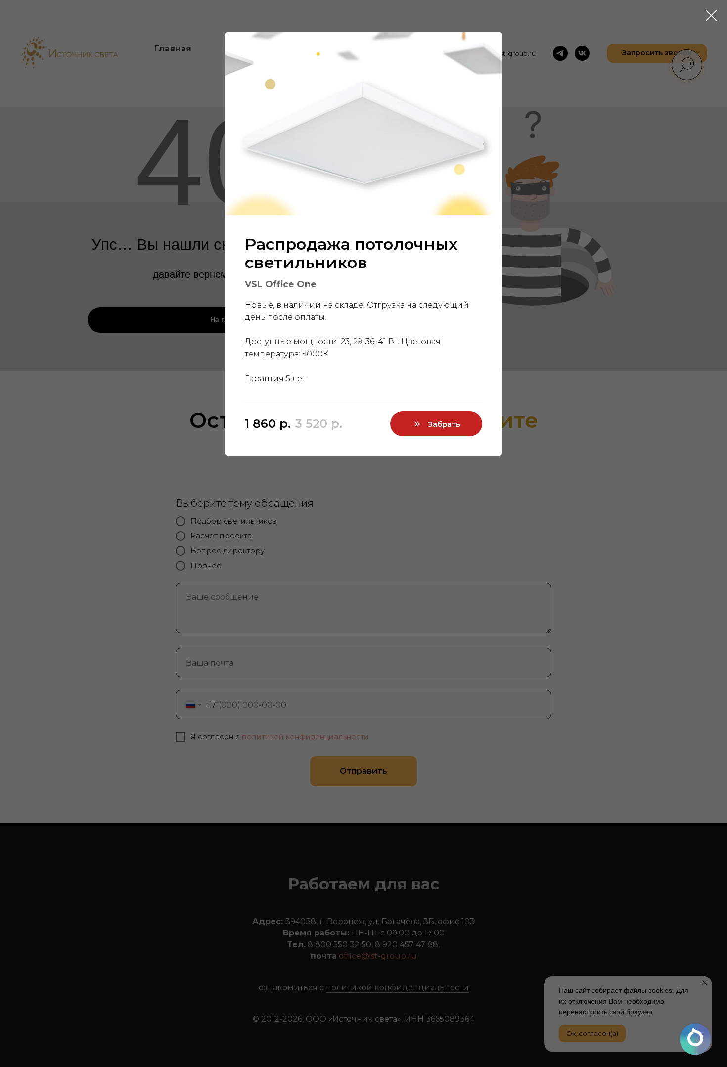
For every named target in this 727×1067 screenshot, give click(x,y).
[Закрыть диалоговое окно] (711, 15)
